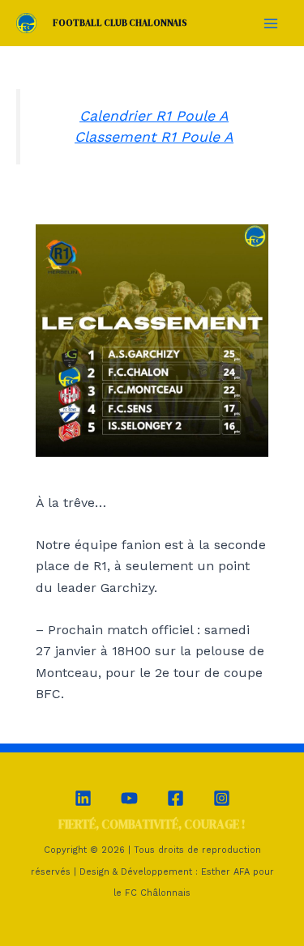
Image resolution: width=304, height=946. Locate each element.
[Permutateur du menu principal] (271, 23)
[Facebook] (175, 798)
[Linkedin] (83, 798)
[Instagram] (221, 798)
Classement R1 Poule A (154, 137)
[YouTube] (129, 798)
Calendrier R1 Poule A (154, 116)
